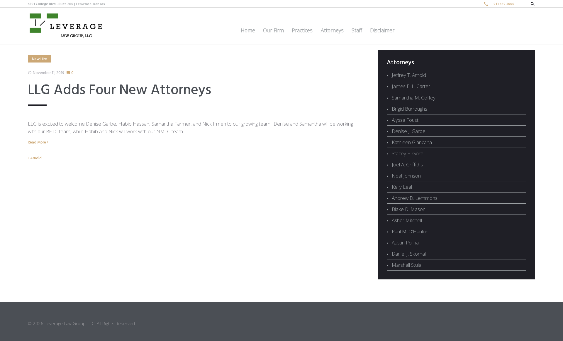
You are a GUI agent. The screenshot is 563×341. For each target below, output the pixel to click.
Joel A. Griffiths (407, 164)
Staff (357, 30)
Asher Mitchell (407, 220)
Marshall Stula (406, 264)
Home (248, 30)
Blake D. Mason (408, 209)
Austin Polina (405, 242)
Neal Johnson (406, 175)
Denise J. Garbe (408, 131)
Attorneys (332, 30)
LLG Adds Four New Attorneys (119, 90)
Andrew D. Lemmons (414, 198)
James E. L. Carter (411, 86)
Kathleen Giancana (412, 142)
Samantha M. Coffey (413, 97)
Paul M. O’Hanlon (410, 231)
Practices (302, 30)
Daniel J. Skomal (409, 253)
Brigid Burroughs (409, 108)
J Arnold (35, 158)
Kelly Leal (402, 186)
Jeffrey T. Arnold (409, 75)
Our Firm (273, 30)
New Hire (39, 59)
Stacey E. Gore (407, 153)
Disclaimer (382, 30)
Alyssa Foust (405, 120)
